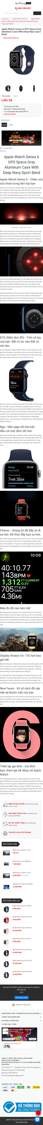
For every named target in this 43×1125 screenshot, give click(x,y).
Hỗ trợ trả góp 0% (10, 114)
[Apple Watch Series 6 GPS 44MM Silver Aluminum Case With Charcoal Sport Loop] (6, 975)
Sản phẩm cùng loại (11, 901)
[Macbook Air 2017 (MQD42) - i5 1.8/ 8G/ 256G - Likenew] (6, 864)
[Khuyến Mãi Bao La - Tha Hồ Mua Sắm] (21, 138)
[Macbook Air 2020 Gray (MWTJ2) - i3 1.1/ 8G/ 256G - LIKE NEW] (6, 887)
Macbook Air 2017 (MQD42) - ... (23, 861)
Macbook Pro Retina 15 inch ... (22, 850)
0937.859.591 (24, 8)
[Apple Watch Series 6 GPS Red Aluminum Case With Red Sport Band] (6, 920)
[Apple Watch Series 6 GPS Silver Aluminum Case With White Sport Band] (6, 942)
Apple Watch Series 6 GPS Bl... (22, 906)
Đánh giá (3, 151)
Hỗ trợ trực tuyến (21, 997)
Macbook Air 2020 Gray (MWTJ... (23, 884)
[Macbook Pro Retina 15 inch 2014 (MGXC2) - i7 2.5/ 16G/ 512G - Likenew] (6, 853)
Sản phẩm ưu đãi (10, 844)
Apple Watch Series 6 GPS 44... (23, 960)
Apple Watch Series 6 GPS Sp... (23, 949)
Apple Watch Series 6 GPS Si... (22, 938)
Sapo (26, 1122)
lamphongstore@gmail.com (15, 1075)
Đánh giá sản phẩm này (11, 38)
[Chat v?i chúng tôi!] (37, 1119)
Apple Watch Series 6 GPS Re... (23, 917)
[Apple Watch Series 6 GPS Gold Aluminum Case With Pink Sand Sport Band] (6, 931)
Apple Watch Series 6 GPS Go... (23, 928)
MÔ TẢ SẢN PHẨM (6, 148)
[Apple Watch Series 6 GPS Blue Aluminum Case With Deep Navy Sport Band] (6, 909)
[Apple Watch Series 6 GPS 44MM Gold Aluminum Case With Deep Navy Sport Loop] (6, 964)
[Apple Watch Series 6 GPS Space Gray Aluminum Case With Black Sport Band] (6, 953)
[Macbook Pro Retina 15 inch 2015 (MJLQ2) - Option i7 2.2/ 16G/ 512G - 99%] (6, 876)
